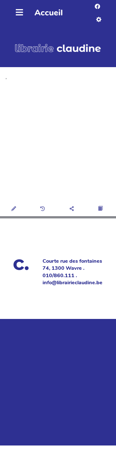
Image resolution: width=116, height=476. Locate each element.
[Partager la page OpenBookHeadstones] (72, 209)
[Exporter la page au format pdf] (101, 209)
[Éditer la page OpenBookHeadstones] (15, 209)
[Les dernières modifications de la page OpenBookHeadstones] (44, 209)
